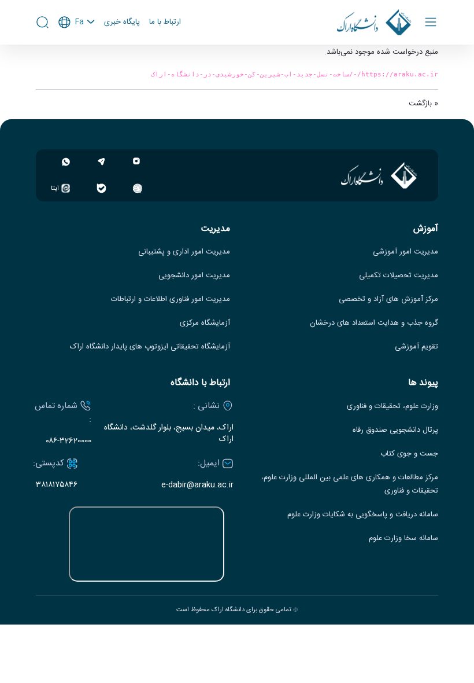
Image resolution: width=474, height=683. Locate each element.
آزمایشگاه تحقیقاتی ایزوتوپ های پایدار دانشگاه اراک (150, 347)
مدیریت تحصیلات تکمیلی (398, 276)
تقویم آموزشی (416, 347)
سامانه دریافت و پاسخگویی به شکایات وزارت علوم (362, 515)
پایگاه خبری (122, 22)
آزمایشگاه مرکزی (205, 323)
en (77, 53)
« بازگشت (423, 103)
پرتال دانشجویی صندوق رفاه (395, 430)
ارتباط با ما (165, 22)
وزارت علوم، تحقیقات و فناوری (392, 407)
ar (77, 69)
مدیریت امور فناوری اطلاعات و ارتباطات (170, 299)
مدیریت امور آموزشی (405, 252)
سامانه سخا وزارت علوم (403, 539)
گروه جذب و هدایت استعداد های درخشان (374, 323)
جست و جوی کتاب (409, 454)
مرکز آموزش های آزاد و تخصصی (388, 299)
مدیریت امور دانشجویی (194, 276)
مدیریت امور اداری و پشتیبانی (184, 252)
